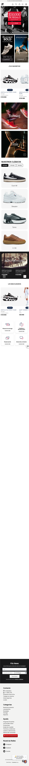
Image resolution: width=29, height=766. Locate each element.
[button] (16, 4)
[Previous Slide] (20, 79)
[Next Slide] (17, 79)
